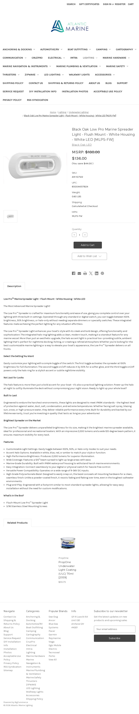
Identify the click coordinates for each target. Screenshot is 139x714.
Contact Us (36, 83)
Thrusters (9, 74)
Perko (52, 656)
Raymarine (55, 638)
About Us (94, 83)
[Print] (85, 273)
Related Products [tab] (17, 522)
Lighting (88, 57)
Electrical (55, 57)
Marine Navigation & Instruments (25, 66)
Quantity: (77, 229)
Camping (101, 49)
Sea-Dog (53, 616)
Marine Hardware (114, 57)
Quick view (67, 538)
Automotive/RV (49, 49)
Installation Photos (75, 91)
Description (14, 286)
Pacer (52, 631)
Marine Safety (115, 66)
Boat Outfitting (77, 49)
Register (120, 4)
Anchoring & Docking (17, 49)
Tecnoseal (54, 652)
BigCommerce (21, 702)
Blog (108, 83)
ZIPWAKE (30, 74)
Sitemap (8, 670)
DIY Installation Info (42, 91)
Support (122, 83)
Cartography (124, 49)
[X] (91, 273)
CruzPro (37, 57)
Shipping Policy (13, 83)
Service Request (13, 91)
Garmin (53, 634)
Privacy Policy (12, 99)
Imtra (73, 57)
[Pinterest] (102, 273)
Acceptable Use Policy (108, 91)
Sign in (107, 4)
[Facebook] (73, 273)
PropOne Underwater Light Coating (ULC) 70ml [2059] (67, 569)
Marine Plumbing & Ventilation (76, 66)
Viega (51, 641)
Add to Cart (68, 546)
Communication (13, 57)
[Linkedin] (96, 273)
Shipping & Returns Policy (65, 83)
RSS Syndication (37, 99)
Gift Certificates (89, 4)
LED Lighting (52, 74)
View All (53, 659)
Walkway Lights (79, 74)
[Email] (79, 273)
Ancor (52, 620)
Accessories (103, 74)
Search (71, 4)
